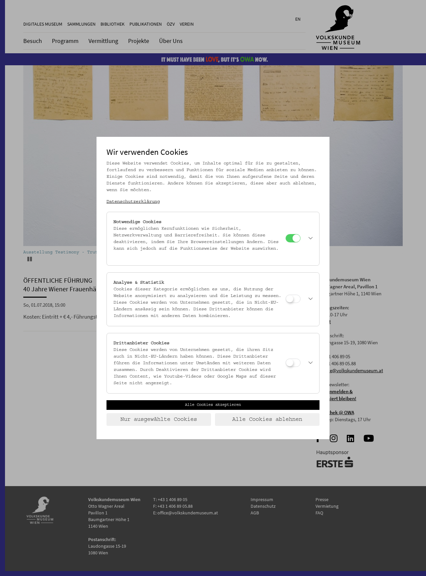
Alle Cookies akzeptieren (213, 405)
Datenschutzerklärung (133, 202)
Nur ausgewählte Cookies (158, 419)
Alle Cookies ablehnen (267, 419)
